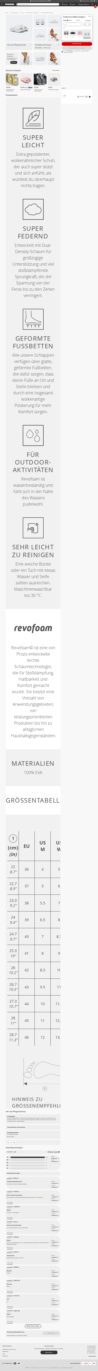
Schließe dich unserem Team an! (9, 1349)
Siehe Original (10, 1202)
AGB (3, 1354)
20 (47, 1157)
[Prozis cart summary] (92, 4)
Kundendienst (5, 1356)
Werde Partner (5, 1351)
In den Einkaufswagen (77, 43)
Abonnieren (13, 62)
